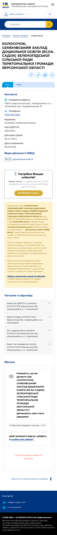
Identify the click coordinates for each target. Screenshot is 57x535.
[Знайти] (49, 24)
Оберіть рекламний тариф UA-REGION (26, 276)
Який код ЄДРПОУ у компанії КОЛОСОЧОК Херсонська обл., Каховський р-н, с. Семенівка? (22, 306)
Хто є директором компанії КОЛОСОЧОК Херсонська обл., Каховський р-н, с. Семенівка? (22, 334)
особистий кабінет (22, 439)
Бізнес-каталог (20, 36)
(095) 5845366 (12, 115)
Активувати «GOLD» (28, 193)
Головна (6, 36)
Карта (19, 84)
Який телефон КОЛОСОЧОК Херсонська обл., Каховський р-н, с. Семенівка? (25, 320)
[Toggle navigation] (52, 4)
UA (49, 14)
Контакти (7, 496)
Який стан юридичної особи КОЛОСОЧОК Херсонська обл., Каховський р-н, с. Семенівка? (22, 347)
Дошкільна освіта (19, 159)
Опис (8, 84)
